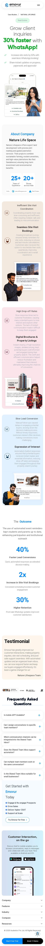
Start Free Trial (12, 941)
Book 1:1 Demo (32, 941)
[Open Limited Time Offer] (37, 934)
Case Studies (12, 15)
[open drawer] (38, 5)
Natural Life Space (28, 15)
